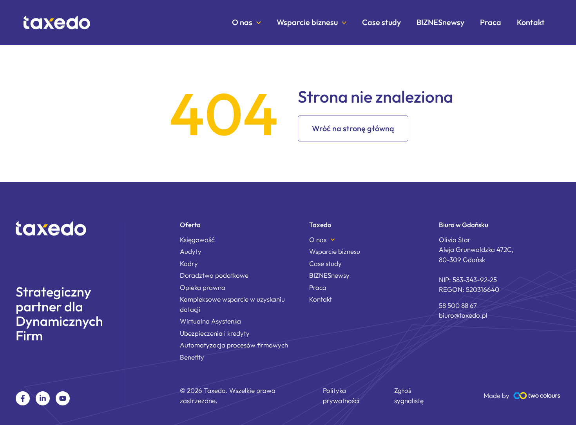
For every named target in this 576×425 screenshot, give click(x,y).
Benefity (192, 357)
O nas (242, 22)
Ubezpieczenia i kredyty (215, 333)
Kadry (189, 263)
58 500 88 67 (458, 305)
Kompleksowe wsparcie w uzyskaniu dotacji (232, 304)
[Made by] (536, 395)
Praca (490, 22)
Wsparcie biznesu (307, 22)
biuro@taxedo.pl (463, 315)
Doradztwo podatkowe (214, 275)
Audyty (190, 251)
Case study (381, 22)
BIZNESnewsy (440, 22)
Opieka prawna (202, 287)
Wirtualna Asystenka (210, 321)
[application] (256, 22)
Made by (496, 395)
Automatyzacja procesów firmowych (234, 345)
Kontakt (531, 22)
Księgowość (197, 239)
